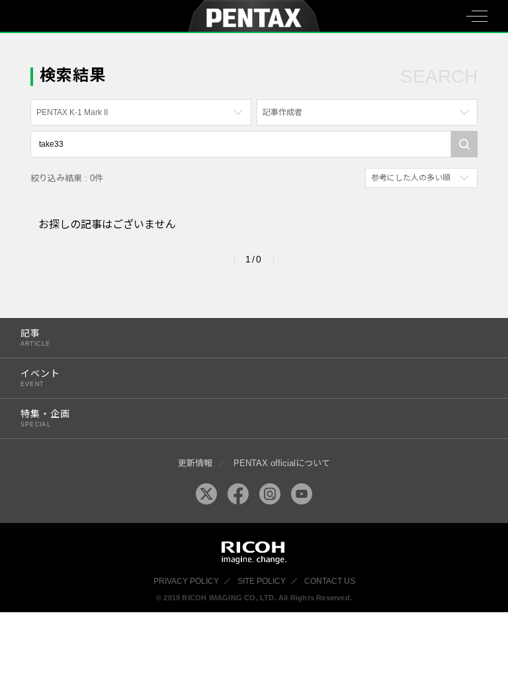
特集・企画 (45, 418)
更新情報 (195, 463)
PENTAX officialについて (281, 463)
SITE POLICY (261, 581)
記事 (35, 337)
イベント (40, 377)
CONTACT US (329, 581)
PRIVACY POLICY (186, 581)
